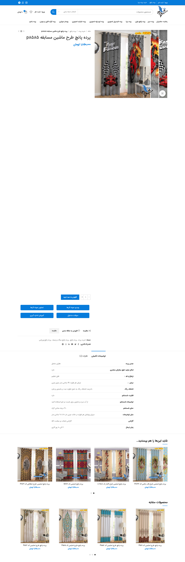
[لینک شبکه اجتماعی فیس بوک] (78, 344)
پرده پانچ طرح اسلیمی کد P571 (150, 545)
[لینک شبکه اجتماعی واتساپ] (23, 3)
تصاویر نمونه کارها (37, 307)
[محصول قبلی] (24, 31)
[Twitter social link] (75, 344)
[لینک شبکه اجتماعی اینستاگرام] (26, 3)
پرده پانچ (152, 2)
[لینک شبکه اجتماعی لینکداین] (68, 344)
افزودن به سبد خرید (70, 297)
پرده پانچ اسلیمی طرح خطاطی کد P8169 (35, 484)
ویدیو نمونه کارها (73, 307)
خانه (89, 31)
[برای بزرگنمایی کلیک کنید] (162, 93)
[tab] (98, 355)
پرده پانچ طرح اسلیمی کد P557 (111, 545)
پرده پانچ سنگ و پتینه (60, 340)
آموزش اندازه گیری (37, 315)
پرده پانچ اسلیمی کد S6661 (73, 484)
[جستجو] (53, 12)
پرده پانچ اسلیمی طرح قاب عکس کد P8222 (150, 484)
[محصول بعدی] (18, 31)
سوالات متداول (73, 315)
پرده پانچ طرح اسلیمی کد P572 (34, 545)
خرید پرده (81, 31)
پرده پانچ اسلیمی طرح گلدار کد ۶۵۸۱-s (112, 484)
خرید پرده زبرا (142, 2)
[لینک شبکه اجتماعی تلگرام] (19, 3)
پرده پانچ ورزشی (45, 340)
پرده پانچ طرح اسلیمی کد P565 (73, 545)
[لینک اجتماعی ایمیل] (72, 344)
